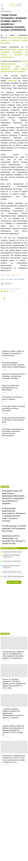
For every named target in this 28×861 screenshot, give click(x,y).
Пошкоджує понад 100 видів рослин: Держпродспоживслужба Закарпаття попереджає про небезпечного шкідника (13, 497)
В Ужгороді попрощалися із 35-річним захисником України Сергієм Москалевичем (13, 432)
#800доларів (21, 279)
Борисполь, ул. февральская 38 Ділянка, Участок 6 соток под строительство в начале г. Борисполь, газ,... (13, 759)
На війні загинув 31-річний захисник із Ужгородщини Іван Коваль (14, 528)
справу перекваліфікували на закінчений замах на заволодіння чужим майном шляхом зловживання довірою (14, 66)
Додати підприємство (14, 582)
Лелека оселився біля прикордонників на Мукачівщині (10, 387)
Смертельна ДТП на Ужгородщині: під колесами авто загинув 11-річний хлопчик (14, 540)
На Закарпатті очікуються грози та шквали (12, 398)
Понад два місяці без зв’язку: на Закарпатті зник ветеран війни (13, 420)
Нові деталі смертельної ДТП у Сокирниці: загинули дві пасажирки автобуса (14, 376)
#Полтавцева (9, 279)
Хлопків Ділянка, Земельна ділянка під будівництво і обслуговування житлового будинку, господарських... (13, 655)
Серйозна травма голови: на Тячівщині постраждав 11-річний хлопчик (13, 353)
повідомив (12, 80)
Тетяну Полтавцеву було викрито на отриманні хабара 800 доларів (14, 40)
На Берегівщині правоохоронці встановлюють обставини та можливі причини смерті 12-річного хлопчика (13, 514)
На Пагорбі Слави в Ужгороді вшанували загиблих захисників (13, 408)
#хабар (15, 279)
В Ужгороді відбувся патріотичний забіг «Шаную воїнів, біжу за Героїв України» (14, 365)
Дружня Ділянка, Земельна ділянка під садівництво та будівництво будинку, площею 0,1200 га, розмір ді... (13, 730)
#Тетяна (3, 279)
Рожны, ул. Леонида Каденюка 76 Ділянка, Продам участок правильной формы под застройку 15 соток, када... (13, 683)
